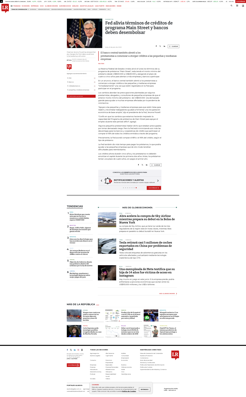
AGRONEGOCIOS (65, 6)
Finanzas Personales (112, 367)
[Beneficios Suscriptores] (237, 6)
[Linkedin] (164, 46)
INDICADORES (110, 6)
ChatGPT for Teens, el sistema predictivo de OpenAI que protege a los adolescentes (168, 331)
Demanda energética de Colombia (61, 9)
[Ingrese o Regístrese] (243, 5)
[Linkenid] (75, 350)
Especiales (109, 365)
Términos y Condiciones (147, 362)
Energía (123, 310)
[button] (100, 181)
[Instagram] (79, 350)
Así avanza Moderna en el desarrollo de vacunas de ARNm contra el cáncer (80, 252)
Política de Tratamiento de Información (152, 365)
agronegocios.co (88, 389)
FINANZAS (16, 6)
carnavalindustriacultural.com (76, 391)
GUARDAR (174, 46)
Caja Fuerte (109, 355)
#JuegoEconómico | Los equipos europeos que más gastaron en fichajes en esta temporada (169, 315)
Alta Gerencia (110, 353)
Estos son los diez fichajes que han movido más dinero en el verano (81, 241)
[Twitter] (160, 46)
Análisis (123, 353)
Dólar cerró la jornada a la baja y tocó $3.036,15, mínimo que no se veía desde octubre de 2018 (130, 331)
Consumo (93, 360)
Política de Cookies (129, 391)
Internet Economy (95, 372)
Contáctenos (144, 358)
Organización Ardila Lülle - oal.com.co (171, 389)
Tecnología (163, 325)
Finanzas (92, 367)
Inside (123, 369)
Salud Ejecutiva (126, 374)
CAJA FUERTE (99, 6)
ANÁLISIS (75, 6)
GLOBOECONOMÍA (51, 6)
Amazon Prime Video (80, 9)
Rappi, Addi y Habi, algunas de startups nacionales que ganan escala (80, 229)
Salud (71, 248)
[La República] (5, 8)
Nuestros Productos (146, 355)
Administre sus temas (76, 96)
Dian (89, 9)
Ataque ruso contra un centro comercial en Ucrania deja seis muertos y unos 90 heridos (91, 316)
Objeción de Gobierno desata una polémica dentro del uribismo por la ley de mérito (81, 264)
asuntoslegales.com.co (74, 389)
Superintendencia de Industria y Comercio (153, 369)
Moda (71, 212)
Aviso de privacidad (146, 360)
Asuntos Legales (95, 355)
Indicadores (93, 369)
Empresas (93, 365)
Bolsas (123, 325)
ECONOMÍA (26, 6)
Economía (124, 360)
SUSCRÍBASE (240, 1)
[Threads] (82, 350)
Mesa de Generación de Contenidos (151, 353)
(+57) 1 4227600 (72, 358)
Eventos (123, 365)
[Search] (231, 6)
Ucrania (85, 310)
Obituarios (109, 372)
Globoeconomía (126, 367)
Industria (73, 225)
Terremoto (102, 9)
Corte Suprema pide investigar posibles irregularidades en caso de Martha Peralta (92, 331)
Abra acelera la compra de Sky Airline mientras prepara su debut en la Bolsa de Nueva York (147, 219)
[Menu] (11, 6)
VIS (108, 9)
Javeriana (33, 9)
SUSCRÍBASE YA (154, 188)
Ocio (122, 372)
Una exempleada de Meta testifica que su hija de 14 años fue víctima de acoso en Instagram (147, 272)
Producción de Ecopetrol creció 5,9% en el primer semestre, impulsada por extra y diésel (130, 315)
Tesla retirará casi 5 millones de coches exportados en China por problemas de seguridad (145, 246)
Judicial (72, 259)
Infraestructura (110, 369)
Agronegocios (94, 353)
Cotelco (94, 9)
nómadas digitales (43, 9)
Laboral (72, 271)
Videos (108, 378)
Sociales (92, 378)
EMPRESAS (35, 6)
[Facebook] (156, 46)
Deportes (73, 236)
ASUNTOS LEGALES (86, 6)
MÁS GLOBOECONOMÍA (167, 293)
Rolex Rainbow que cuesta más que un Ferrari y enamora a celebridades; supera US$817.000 (80, 217)
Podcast (92, 374)
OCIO (42, 6)
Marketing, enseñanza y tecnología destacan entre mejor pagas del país (80, 275)
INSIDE (119, 6)
